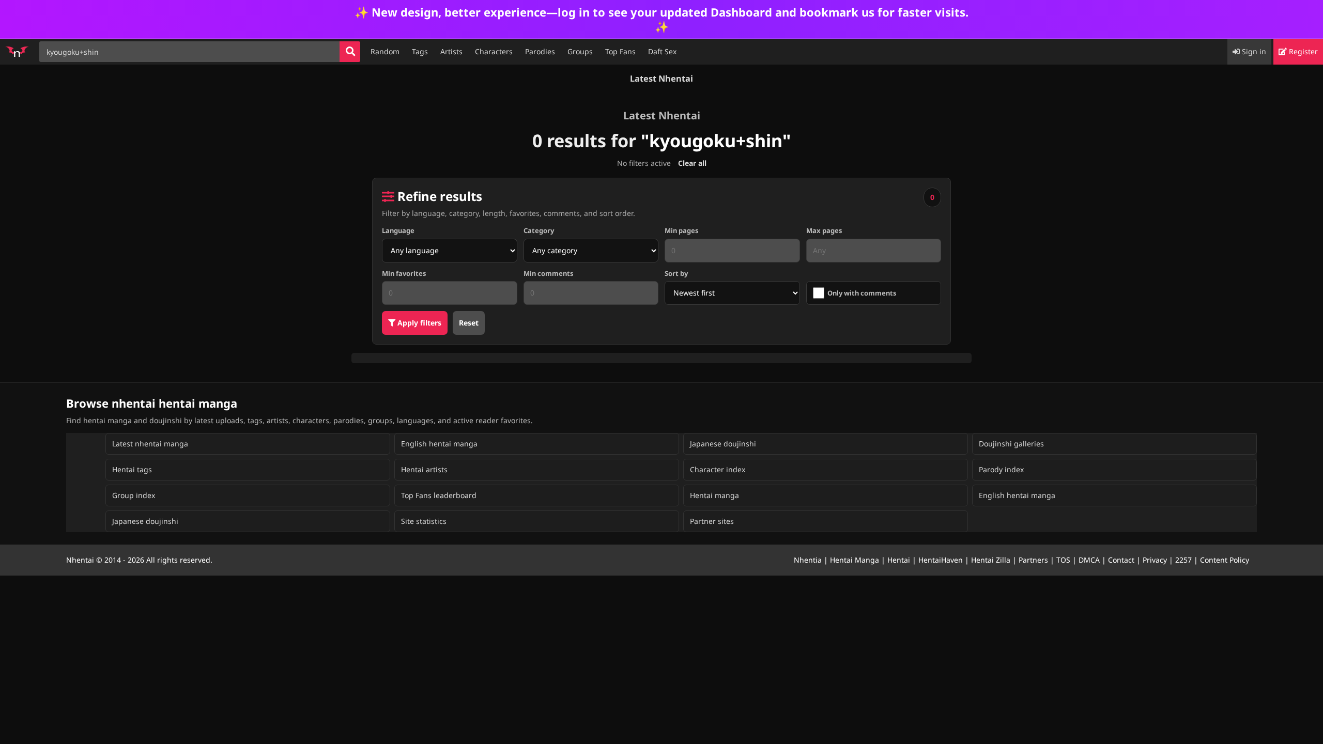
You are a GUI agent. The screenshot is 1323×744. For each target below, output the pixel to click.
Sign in (1253, 51)
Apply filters (418, 323)
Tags (420, 51)
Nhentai (80, 560)
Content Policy (1224, 560)
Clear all (692, 163)
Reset (469, 323)
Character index (717, 469)
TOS (1063, 560)
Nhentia (808, 560)
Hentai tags (132, 469)
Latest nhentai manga (150, 443)
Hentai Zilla (990, 560)
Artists (451, 51)
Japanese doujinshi (723, 443)
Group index (133, 495)
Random (385, 51)
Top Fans (620, 51)
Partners (1033, 560)
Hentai (898, 560)
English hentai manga (439, 443)
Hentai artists (424, 469)
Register (1302, 51)
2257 (1183, 560)
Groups (580, 51)
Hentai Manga (854, 560)
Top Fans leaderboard (438, 495)
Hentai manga (714, 495)
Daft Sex (662, 51)
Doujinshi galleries (1011, 443)
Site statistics (424, 521)
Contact (1121, 560)
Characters (494, 51)
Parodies (540, 51)
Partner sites (712, 521)
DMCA (1089, 560)
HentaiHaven (940, 560)
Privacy (1155, 560)
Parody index (1001, 469)
